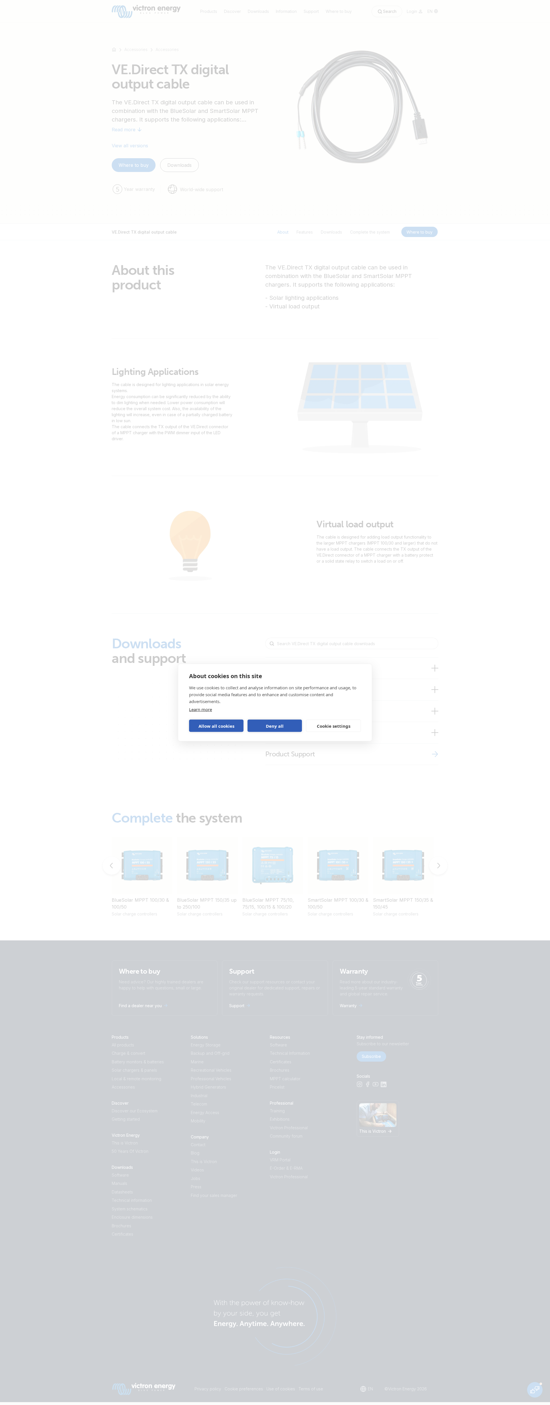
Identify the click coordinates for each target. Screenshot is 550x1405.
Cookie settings (333, 726)
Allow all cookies (216, 726)
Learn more (200, 709)
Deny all (275, 726)
